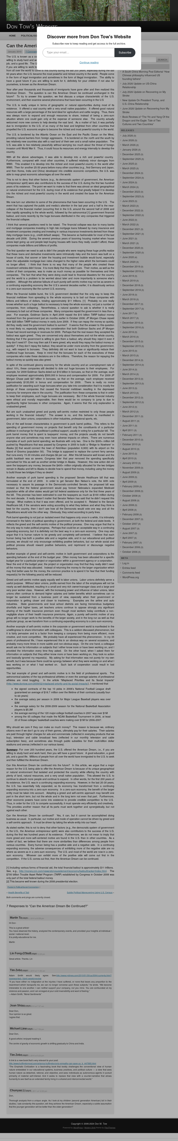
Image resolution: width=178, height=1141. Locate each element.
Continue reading (89, 62)
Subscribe (125, 52)
